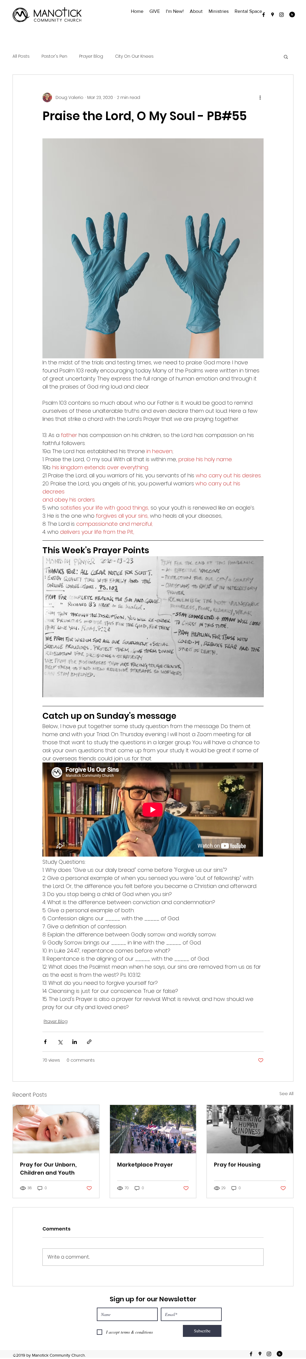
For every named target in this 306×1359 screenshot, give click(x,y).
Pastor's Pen (54, 56)
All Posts (21, 56)
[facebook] (264, 15)
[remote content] (153, 810)
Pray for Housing (237, 1164)
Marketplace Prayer (145, 1164)
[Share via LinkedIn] (74, 1042)
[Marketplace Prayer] (153, 1129)
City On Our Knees (134, 56)
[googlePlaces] (273, 15)
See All (286, 1094)
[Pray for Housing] (250, 1129)
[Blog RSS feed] (292, 15)
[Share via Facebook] (45, 1042)
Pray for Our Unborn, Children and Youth (48, 1168)
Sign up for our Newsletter (153, 1299)
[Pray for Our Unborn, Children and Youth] (56, 1129)
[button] (286, 56)
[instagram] (281, 15)
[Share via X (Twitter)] (60, 1042)
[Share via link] (89, 1042)
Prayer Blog (91, 56)
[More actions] (260, 97)
